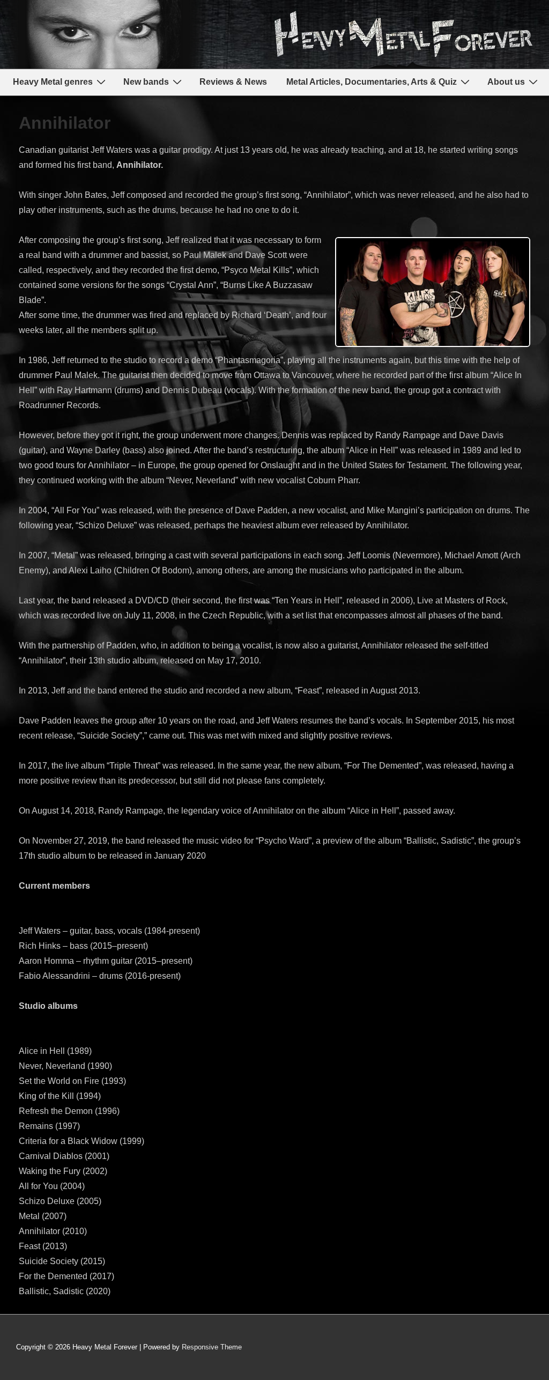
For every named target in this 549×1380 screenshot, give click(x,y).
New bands (146, 81)
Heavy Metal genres (53, 81)
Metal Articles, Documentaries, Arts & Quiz (371, 81)
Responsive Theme (212, 1347)
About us (506, 81)
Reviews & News (233, 81)
